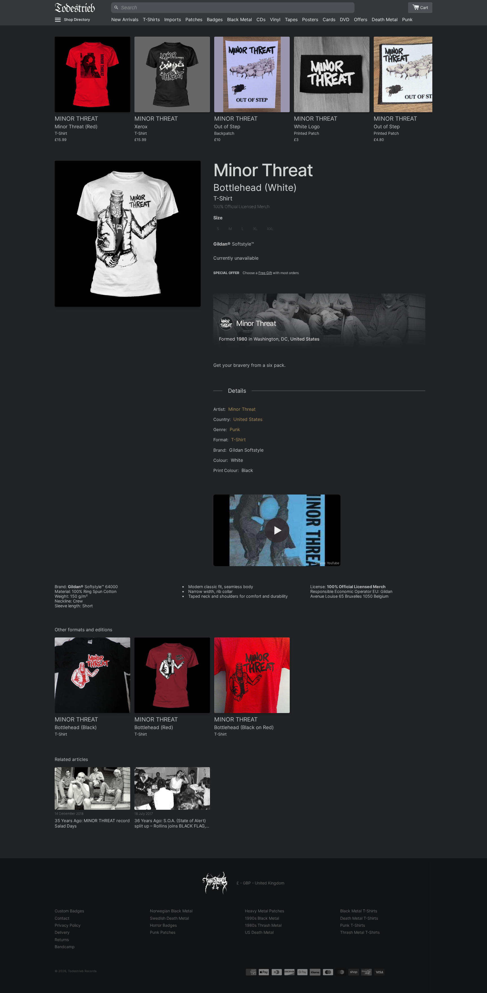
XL (255, 228)
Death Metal (385, 19)
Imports (172, 19)
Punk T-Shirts (352, 925)
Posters (310, 19)
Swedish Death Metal (169, 918)
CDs (260, 19)
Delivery (62, 932)
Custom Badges (69, 910)
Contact (62, 918)
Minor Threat (242, 409)
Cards (329, 19)
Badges (215, 19)
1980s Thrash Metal (263, 925)
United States (305, 339)
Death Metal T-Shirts (359, 918)
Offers (360, 19)
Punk (407, 19)
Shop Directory (77, 19)
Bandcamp (65, 946)
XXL (270, 228)
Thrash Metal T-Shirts (360, 932)
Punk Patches (162, 932)
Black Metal (239, 19)
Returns (62, 939)
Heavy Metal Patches (264, 910)
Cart (424, 7)
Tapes (291, 19)
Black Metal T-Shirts (358, 910)
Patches (193, 19)
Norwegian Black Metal (171, 910)
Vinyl (275, 19)
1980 (241, 339)
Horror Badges (163, 925)
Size (218, 217)
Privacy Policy (68, 925)
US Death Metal (259, 932)
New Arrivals (124, 19)
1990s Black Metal (262, 918)
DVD (344, 19)
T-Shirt (238, 439)
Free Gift (265, 273)
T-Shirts (151, 19)
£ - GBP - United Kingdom (260, 883)
